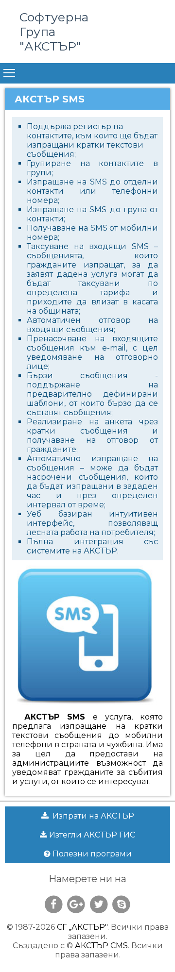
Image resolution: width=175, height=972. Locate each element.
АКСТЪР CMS (101, 945)
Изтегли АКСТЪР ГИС (91, 834)
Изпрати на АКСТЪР (91, 816)
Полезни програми (91, 853)
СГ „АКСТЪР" (82, 927)
